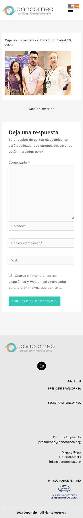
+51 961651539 (70, 457)
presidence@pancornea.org (59, 442)
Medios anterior (41, 109)
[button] (70, 10)
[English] (71, 6)
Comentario (19, 162)
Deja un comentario (20, 40)
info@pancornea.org (65, 461)
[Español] (77, 6)
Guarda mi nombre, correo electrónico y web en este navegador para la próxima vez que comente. (37, 282)
